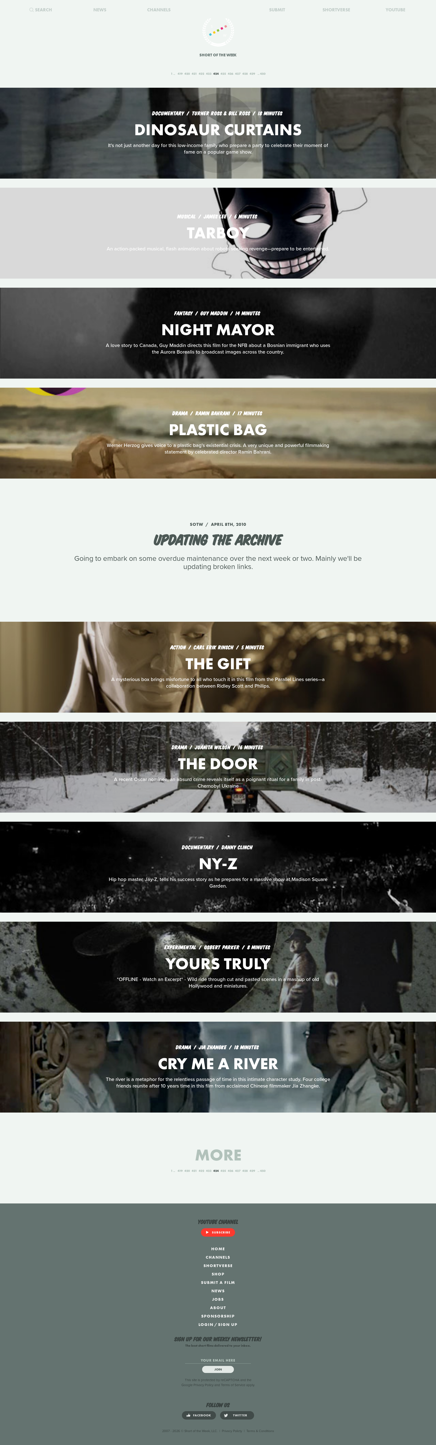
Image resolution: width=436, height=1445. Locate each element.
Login (205, 1324)
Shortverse (218, 1265)
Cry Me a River (218, 1063)
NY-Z (218, 863)
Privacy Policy (203, 1385)
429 (252, 74)
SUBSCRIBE (221, 1232)
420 (187, 74)
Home (218, 1248)
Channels (218, 1257)
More (218, 1154)
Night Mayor (218, 329)
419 (180, 74)
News (218, 1290)
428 (245, 74)
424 (216, 74)
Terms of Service (233, 1385)
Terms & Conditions (260, 1431)
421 (194, 74)
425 (223, 74)
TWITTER (240, 1415)
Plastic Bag (218, 429)
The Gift (218, 663)
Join (218, 1369)
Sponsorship (218, 1316)
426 (230, 74)
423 (208, 74)
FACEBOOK (202, 1415)
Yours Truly (218, 963)
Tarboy (218, 232)
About (218, 1307)
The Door (218, 763)
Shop (218, 1274)
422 (201, 74)
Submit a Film (218, 1282)
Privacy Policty (232, 1431)
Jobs (218, 1299)
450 (262, 74)
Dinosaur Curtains (218, 129)
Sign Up (228, 1324)
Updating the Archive (218, 538)
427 (237, 74)
